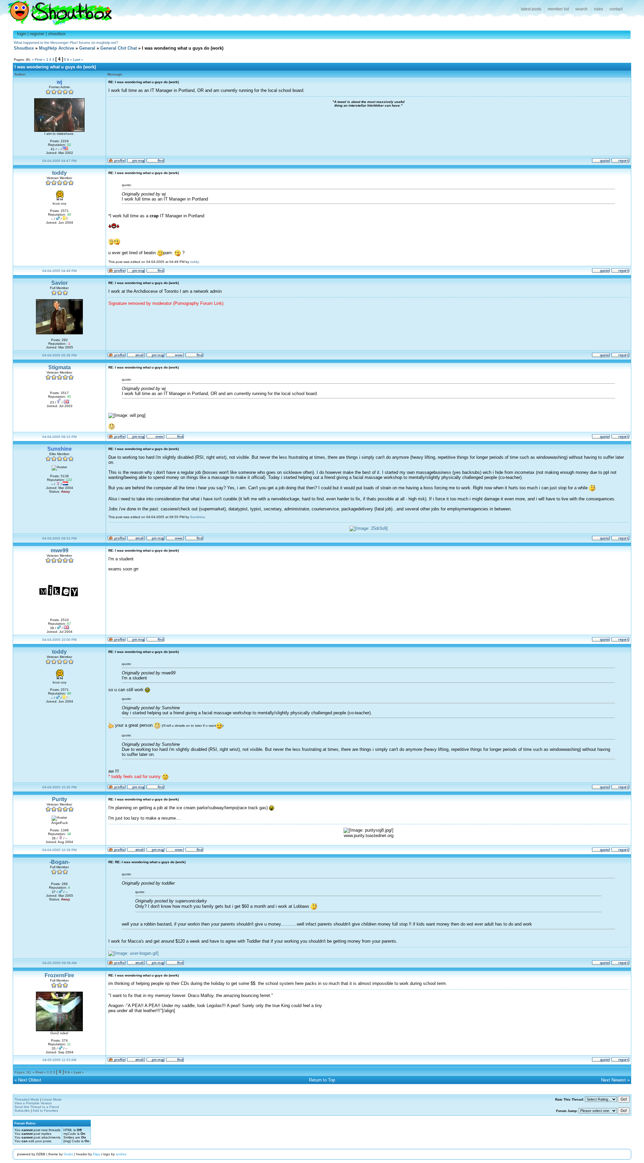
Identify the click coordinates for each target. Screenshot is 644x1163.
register (37, 33)
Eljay (96, 1154)
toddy (59, 173)
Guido (68, 1154)
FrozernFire (59, 975)
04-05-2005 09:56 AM (59, 963)
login (21, 33)
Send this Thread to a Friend (36, 1107)
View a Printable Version (33, 1103)
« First (37, 59)
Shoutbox (55, 11)
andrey (121, 1154)
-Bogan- (59, 862)
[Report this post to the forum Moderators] (620, 162)
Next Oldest (29, 1080)
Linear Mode (52, 1099)
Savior (59, 283)
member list (558, 9)
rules (598, 9)
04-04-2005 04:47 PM (59, 161)
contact (616, 9)
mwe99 (59, 550)
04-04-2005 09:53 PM (59, 538)
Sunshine (197, 517)
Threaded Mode (26, 1099)
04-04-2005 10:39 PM (59, 850)
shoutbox (57, 33)
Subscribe (22, 1110)
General (87, 48)
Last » (78, 59)
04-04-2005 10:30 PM (59, 787)
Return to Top (322, 1080)
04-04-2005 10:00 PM (59, 640)
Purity (59, 799)
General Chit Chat (118, 48)
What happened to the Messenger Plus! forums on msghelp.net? (66, 43)
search (581, 9)
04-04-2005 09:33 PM (59, 437)
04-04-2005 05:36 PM (59, 355)
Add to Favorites (45, 1110)
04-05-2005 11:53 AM (59, 1060)
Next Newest (613, 1080)
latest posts (531, 9)
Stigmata (59, 367)
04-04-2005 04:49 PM (59, 271)
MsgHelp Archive (56, 48)
